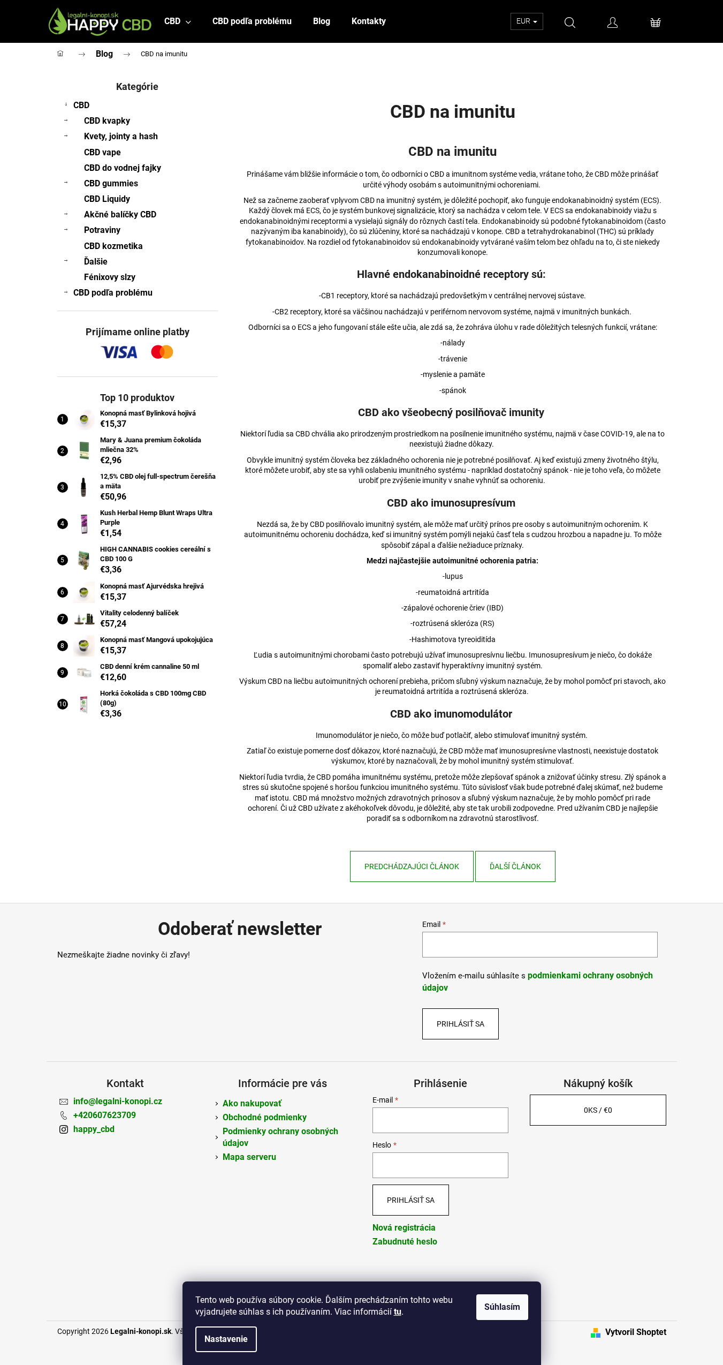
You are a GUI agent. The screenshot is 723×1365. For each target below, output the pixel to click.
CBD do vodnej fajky (122, 168)
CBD (81, 105)
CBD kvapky (107, 121)
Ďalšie (96, 262)
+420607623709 (104, 1115)
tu (397, 1312)
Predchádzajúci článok (411, 866)
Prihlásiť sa (460, 1024)
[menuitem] (178, 21)
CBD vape (102, 152)
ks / (598, 1110)
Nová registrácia (404, 1228)
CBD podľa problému (113, 293)
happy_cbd (94, 1129)
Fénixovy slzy (109, 277)
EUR (524, 21)
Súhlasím (502, 1307)
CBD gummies (111, 183)
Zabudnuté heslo (404, 1241)
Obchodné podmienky (265, 1117)
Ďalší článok (515, 866)
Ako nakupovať (252, 1103)
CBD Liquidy (107, 199)
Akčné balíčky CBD (120, 214)
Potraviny (102, 230)
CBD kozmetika (113, 246)
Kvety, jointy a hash (121, 136)
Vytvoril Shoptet (635, 1332)
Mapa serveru (249, 1157)
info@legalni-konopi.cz (117, 1101)
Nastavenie (226, 1339)
